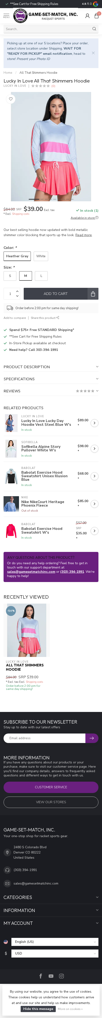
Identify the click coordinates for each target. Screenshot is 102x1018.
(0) (53, 86)
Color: (10, 247)
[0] (96, 15)
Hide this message (38, 1009)
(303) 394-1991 (72, 571)
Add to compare (15, 318)
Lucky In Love (15, 86)
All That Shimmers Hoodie (38, 73)
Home (8, 73)
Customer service (51, 787)
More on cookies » (70, 1009)
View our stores (51, 802)
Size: (9, 267)
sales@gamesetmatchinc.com (31, 571)
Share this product (43, 318)
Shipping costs (20, 214)
